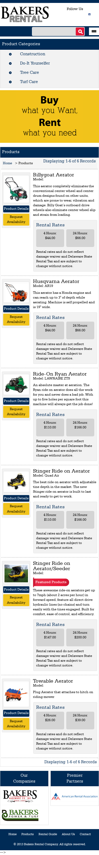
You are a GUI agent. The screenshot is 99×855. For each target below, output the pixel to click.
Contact (85, 834)
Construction (32, 54)
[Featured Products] (51, 582)
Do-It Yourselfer (35, 63)
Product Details (16, 209)
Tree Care (29, 73)
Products (27, 834)
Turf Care (29, 82)
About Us (68, 834)
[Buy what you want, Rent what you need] (49, 116)
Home (7, 163)
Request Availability (16, 219)
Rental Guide (48, 834)
